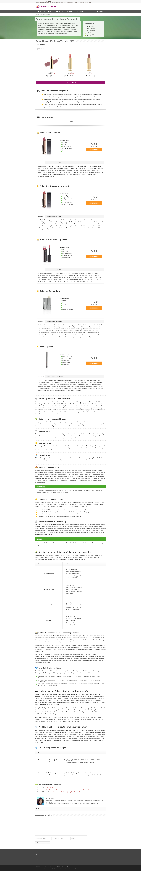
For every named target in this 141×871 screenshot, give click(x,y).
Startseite (39, 858)
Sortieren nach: (40, 47)
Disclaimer (70, 867)
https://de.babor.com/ (53, 788)
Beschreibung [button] (41, 163)
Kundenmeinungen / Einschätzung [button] (55, 163)
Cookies (49, 1)
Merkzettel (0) (59, 49)
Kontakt (39, 860)
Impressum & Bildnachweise (58, 867)
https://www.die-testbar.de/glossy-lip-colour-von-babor (67, 792)
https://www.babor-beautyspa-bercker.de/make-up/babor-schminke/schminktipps (68, 790)
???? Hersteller (44, 14)
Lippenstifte (38, 14)
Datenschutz (77, 867)
